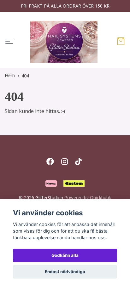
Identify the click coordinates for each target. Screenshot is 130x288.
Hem (10, 75)
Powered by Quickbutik (87, 197)
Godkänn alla (65, 255)
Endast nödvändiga (65, 271)
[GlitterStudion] (64, 41)
